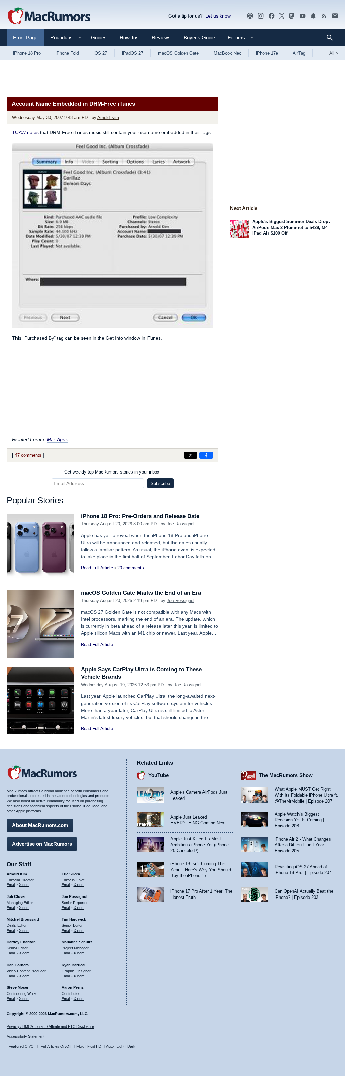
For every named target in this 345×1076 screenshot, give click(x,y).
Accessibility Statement (25, 1036)
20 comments (130, 567)
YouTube (158, 775)
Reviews (161, 37)
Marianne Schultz (77, 942)
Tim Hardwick (74, 919)
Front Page (25, 37)
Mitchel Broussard (23, 919)
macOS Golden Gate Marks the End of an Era (141, 593)
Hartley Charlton (21, 942)
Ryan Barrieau (74, 965)
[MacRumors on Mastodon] (291, 16)
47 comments (28, 455)
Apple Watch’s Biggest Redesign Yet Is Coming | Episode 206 (299, 820)
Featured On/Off (22, 1046)
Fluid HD (94, 1046)
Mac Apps (57, 439)
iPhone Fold (67, 53)
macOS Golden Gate (178, 53)
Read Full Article (97, 567)
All (333, 53)
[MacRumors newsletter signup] (335, 16)
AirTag (299, 53)
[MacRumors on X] (281, 16)
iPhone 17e (267, 53)
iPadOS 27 (132, 53)
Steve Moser (17, 987)
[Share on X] (190, 455)
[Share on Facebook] (206, 455)
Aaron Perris (73, 987)
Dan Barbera (18, 965)
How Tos (129, 37)
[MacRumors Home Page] (49, 16)
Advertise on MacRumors (42, 844)
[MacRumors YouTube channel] (302, 16)
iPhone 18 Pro (27, 53)
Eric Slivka (71, 874)
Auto (110, 1046)
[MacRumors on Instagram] (260, 16)
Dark (131, 1046)
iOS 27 (100, 53)
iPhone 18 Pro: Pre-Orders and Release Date (140, 516)
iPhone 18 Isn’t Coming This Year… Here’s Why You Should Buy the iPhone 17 (200, 869)
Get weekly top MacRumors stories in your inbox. (112, 472)
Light (120, 1046)
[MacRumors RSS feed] (324, 16)
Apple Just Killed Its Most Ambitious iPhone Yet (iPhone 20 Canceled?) (199, 844)
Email (11, 885)
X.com (24, 885)
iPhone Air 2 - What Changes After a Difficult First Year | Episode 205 (303, 845)
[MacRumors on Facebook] (271, 16)
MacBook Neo (227, 53)
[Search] (332, 37)
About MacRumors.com (40, 825)
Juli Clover (16, 896)
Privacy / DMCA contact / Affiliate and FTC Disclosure (50, 1026)
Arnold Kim (108, 117)
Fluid (80, 1046)
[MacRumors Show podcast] (250, 16)
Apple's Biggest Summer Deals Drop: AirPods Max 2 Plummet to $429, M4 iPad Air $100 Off (291, 227)
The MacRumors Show (286, 775)
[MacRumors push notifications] (313, 16)
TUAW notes (25, 132)
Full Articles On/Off (56, 1046)
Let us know (218, 16)
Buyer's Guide (199, 37)
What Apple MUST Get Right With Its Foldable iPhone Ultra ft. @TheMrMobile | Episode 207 (306, 795)
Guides (99, 37)
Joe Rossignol (180, 523)
